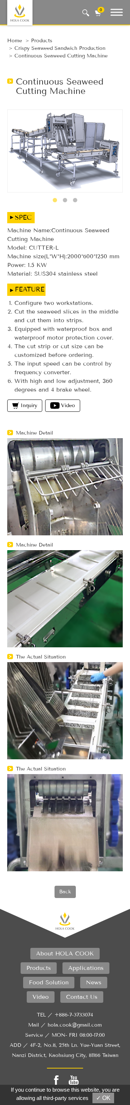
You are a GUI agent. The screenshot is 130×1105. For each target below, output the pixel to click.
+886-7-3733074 (74, 1015)
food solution (49, 982)
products (41, 41)
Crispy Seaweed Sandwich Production (59, 48)
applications (86, 967)
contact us (82, 996)
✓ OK (103, 1098)
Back (65, 892)
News (93, 982)
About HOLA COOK (65, 953)
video (40, 996)
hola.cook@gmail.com (75, 1025)
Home (14, 41)
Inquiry (29, 405)
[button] (55, 200)
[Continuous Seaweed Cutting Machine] (65, 151)
